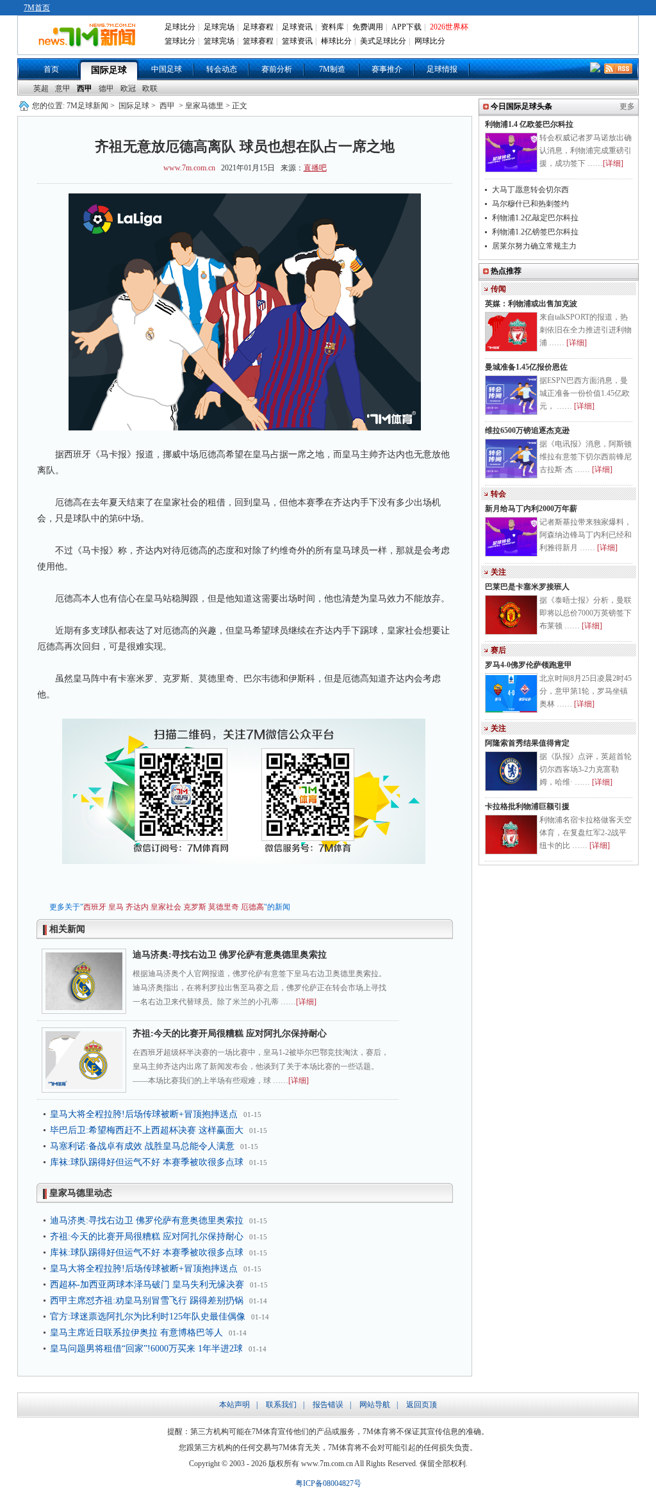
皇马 (116, 906)
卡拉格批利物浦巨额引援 (527, 806)
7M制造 (332, 69)
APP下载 (406, 26)
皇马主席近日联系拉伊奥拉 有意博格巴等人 (136, 1332)
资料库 (332, 26)
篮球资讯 (297, 41)
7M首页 (37, 7)
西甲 (84, 88)
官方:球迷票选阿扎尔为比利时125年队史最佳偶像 (147, 1316)
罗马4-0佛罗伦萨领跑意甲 (528, 664)
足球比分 (180, 26)
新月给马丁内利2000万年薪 (531, 508)
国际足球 (109, 70)
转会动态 (221, 69)
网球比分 (429, 41)
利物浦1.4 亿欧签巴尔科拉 (529, 124)
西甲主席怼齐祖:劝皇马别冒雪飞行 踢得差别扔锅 (146, 1300)
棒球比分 (336, 41)
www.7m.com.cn (189, 167)
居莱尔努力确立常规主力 (534, 245)
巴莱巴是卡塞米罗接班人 (527, 586)
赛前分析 (276, 69)
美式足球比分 (383, 41)
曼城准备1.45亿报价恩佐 (526, 367)
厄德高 (252, 906)
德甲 (106, 88)
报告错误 (328, 1404)
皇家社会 (166, 906)
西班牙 (94, 906)
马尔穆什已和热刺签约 (530, 203)
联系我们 (281, 1404)
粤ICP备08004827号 (328, 1483)
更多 (627, 106)
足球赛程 (258, 26)
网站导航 (374, 1404)
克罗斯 (194, 906)
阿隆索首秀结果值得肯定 (527, 743)
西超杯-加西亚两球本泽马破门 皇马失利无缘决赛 (147, 1284)
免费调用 (367, 26)
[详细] (306, 1001)
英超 (41, 88)
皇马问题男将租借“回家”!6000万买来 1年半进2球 (146, 1348)
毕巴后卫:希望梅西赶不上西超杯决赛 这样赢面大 (146, 1130)
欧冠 (128, 88)
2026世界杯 (449, 26)
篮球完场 (219, 41)
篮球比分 (180, 41)
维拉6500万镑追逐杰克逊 (527, 430)
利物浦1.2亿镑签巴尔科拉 (535, 231)
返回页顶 (421, 1404)
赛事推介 (387, 69)
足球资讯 (297, 26)
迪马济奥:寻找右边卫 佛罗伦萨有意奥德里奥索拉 (230, 954)
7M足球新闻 (87, 105)
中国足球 (166, 69)
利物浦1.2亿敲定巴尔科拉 (535, 217)
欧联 (150, 88)
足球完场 (219, 26)
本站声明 (234, 1404)
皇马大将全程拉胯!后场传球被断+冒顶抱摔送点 (144, 1114)
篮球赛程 (258, 41)
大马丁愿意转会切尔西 (530, 189)
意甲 (62, 88)
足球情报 (442, 69)
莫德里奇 (223, 906)
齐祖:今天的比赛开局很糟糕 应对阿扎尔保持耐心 (230, 1033)
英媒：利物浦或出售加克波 (531, 303)
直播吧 (315, 167)
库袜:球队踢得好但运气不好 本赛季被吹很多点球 (146, 1162)
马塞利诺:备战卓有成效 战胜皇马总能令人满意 (142, 1146)
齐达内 (137, 906)
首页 (51, 69)
